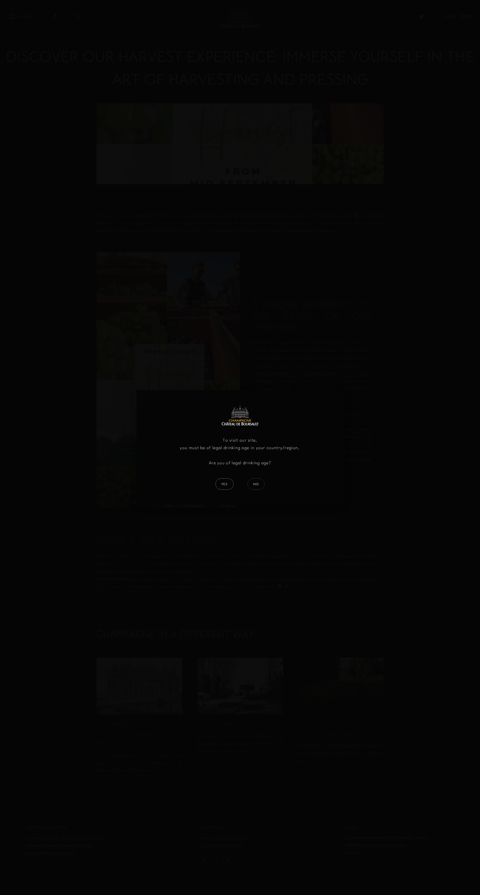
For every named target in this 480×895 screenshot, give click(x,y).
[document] (240, 447)
